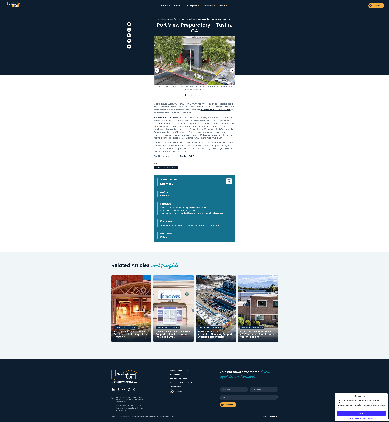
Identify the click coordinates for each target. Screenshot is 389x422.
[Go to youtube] (124, 389)
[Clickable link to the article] (131, 308)
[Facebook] (129, 24)
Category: (158, 164)
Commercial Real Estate (166, 168)
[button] (185, 95)
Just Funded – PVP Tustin (187, 156)
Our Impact (191, 5)
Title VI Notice (175, 386)
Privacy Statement (367, 418)
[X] (129, 30)
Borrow (164, 5)
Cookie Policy (175, 374)
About (222, 5)
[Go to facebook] (118, 389)
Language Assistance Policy (181, 382)
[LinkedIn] (129, 35)
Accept (361, 413)
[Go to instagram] (129, 389)
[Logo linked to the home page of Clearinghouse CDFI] (12, 5)
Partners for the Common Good (215, 109)
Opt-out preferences (355, 418)
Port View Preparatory (164, 117)
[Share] (129, 46)
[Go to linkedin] (113, 389)
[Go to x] (134, 389)
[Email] (129, 41)
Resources (208, 5)
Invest (177, 5)
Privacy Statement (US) (179, 371)
